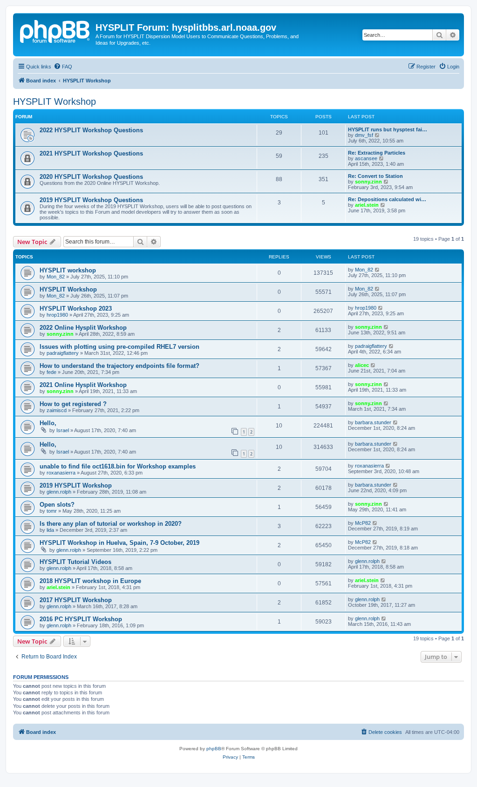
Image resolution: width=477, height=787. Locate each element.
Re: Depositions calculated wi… (387, 199)
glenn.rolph (59, 492)
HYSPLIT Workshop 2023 (76, 308)
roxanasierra (61, 472)
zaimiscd (57, 410)
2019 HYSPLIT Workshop (76, 485)
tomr (52, 511)
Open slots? (57, 504)
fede (51, 372)
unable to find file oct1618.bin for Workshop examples (118, 466)
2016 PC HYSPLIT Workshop (81, 619)
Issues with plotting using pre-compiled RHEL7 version (119, 346)
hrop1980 (57, 315)
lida (50, 530)
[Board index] (55, 30)
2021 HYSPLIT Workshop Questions (91, 153)
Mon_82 (56, 276)
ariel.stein (367, 205)
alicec (362, 365)
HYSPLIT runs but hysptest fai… (387, 129)
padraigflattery (63, 353)
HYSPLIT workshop (68, 270)
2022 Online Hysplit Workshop (83, 327)
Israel (62, 430)
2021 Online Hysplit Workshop (83, 384)
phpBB (213, 748)
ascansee (366, 158)
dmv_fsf (364, 135)
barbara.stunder (373, 422)
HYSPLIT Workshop (54, 101)
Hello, (48, 423)
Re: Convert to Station (375, 176)
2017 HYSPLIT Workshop (76, 600)
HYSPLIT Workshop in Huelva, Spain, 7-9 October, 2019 (119, 542)
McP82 (363, 523)
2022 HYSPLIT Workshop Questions (91, 130)
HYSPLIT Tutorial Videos (75, 561)
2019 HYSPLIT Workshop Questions (91, 200)
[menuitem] (63, 66)
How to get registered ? (73, 403)
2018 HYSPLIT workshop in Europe (90, 580)
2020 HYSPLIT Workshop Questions (91, 176)
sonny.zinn (368, 181)
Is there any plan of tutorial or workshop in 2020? (111, 523)
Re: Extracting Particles (376, 153)
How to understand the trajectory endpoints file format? (119, 365)
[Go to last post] (378, 269)
